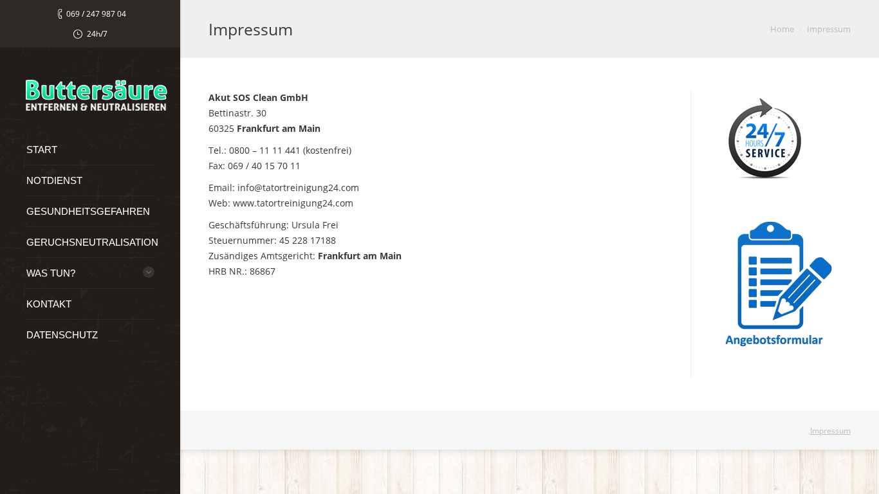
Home (782, 29)
